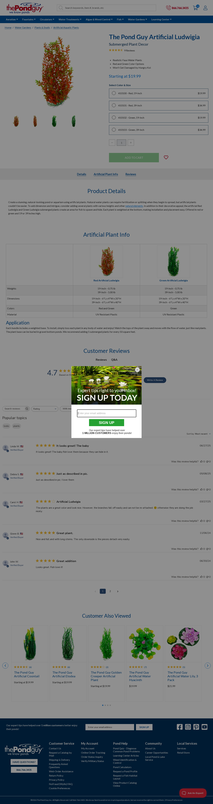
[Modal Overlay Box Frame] (106, 402)
